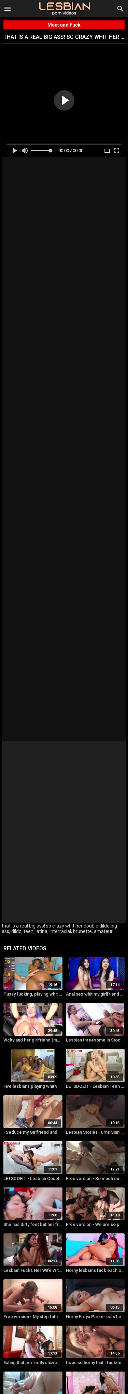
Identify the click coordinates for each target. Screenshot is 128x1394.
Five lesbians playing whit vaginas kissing (32, 1086)
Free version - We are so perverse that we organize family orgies (95, 1224)
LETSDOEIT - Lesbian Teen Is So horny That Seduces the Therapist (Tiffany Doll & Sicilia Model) (95, 1086)
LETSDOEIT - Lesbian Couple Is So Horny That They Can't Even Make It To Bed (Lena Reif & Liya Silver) (32, 1178)
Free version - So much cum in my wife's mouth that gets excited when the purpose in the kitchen (95, 1178)
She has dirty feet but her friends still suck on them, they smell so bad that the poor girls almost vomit (32, 1224)
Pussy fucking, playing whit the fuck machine (32, 994)
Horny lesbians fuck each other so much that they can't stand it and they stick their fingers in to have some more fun (95, 1270)
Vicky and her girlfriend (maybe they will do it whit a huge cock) (32, 1040)
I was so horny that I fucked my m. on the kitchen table (95, 1362)
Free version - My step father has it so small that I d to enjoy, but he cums (32, 1316)
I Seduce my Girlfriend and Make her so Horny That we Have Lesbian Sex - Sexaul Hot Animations (32, 1132)
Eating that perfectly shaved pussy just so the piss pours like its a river (32, 1362)
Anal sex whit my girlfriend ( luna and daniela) (95, 994)
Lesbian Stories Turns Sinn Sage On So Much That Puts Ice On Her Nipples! (95, 1132)
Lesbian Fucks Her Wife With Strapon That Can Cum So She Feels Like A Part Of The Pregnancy (32, 1270)
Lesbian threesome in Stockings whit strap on (95, 1040)
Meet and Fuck (64, 25)
